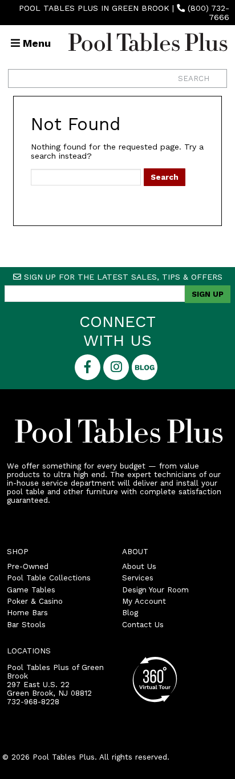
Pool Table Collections (49, 578)
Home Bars (27, 612)
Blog (130, 612)
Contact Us (143, 624)
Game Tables (31, 590)
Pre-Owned (27, 566)
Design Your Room (155, 590)
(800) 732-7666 (208, 12)
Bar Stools (26, 624)
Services (137, 578)
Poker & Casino (35, 601)
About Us (139, 566)
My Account (144, 601)
